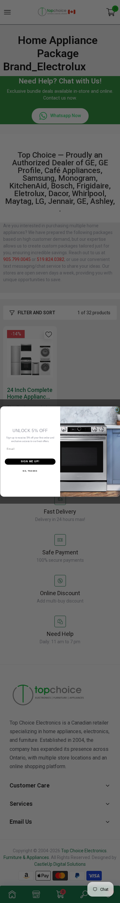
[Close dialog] (117, 410)
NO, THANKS (30, 471)
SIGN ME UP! (30, 461)
